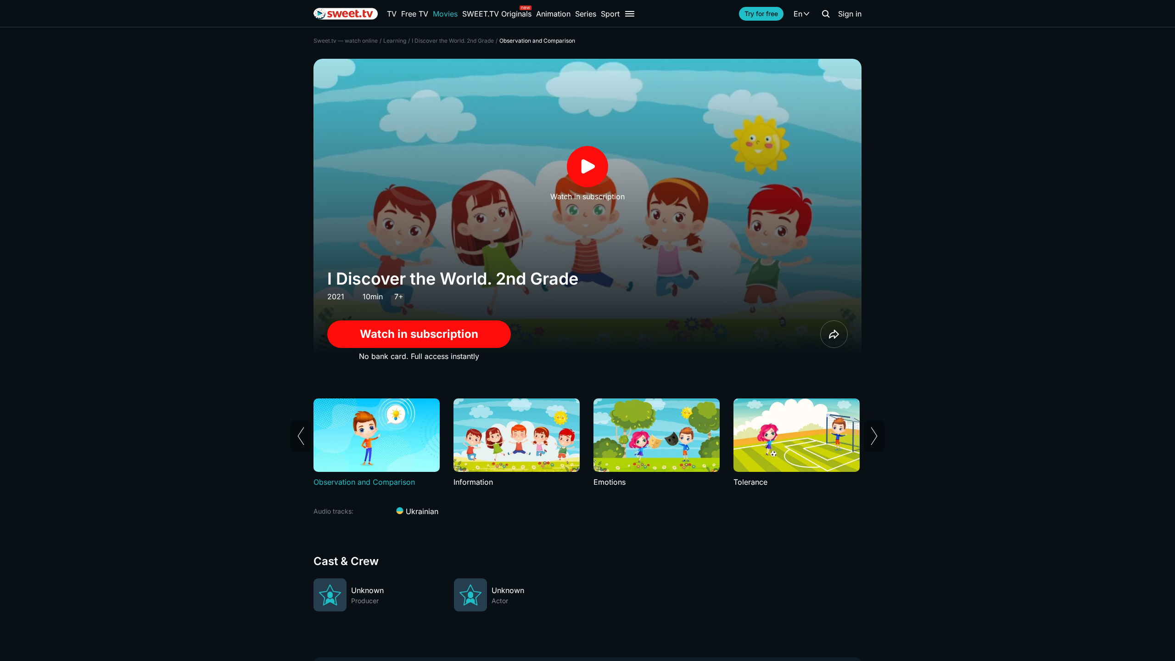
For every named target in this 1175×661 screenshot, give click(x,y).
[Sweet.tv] (345, 14)
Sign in (850, 13)
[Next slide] (874, 436)
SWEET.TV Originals (497, 13)
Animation (553, 13)
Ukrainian (420, 511)
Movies (445, 13)
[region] (587, 442)
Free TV (414, 13)
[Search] (825, 14)
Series (585, 13)
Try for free (761, 13)
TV (392, 13)
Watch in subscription (419, 334)
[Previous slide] (301, 436)
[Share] (834, 334)
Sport (610, 13)
